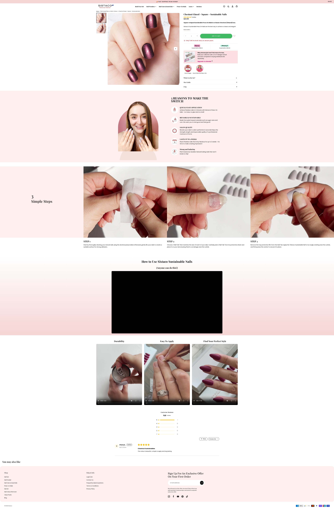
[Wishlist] (224, 6)
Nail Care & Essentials (10, 483)
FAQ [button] (185, 87)
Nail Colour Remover (10, 492)
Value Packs (8, 495)
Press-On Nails (181, 6)
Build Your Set (139, 6)
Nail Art (6, 489)
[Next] (331, 463)
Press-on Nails (8, 486)
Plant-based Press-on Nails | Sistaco (108, 11)
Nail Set (6, 477)
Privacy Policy (90, 489)
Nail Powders (150, 6)
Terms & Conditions (92, 486)
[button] (228, 6)
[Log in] (232, 6)
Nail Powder (7, 480)
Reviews (199, 6)
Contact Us (89, 480)
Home (97, 11)
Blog (5, 498)
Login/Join (89, 477)
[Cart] (237, 6)
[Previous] (2, 463)
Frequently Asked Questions (94, 483)
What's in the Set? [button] (189, 78)
